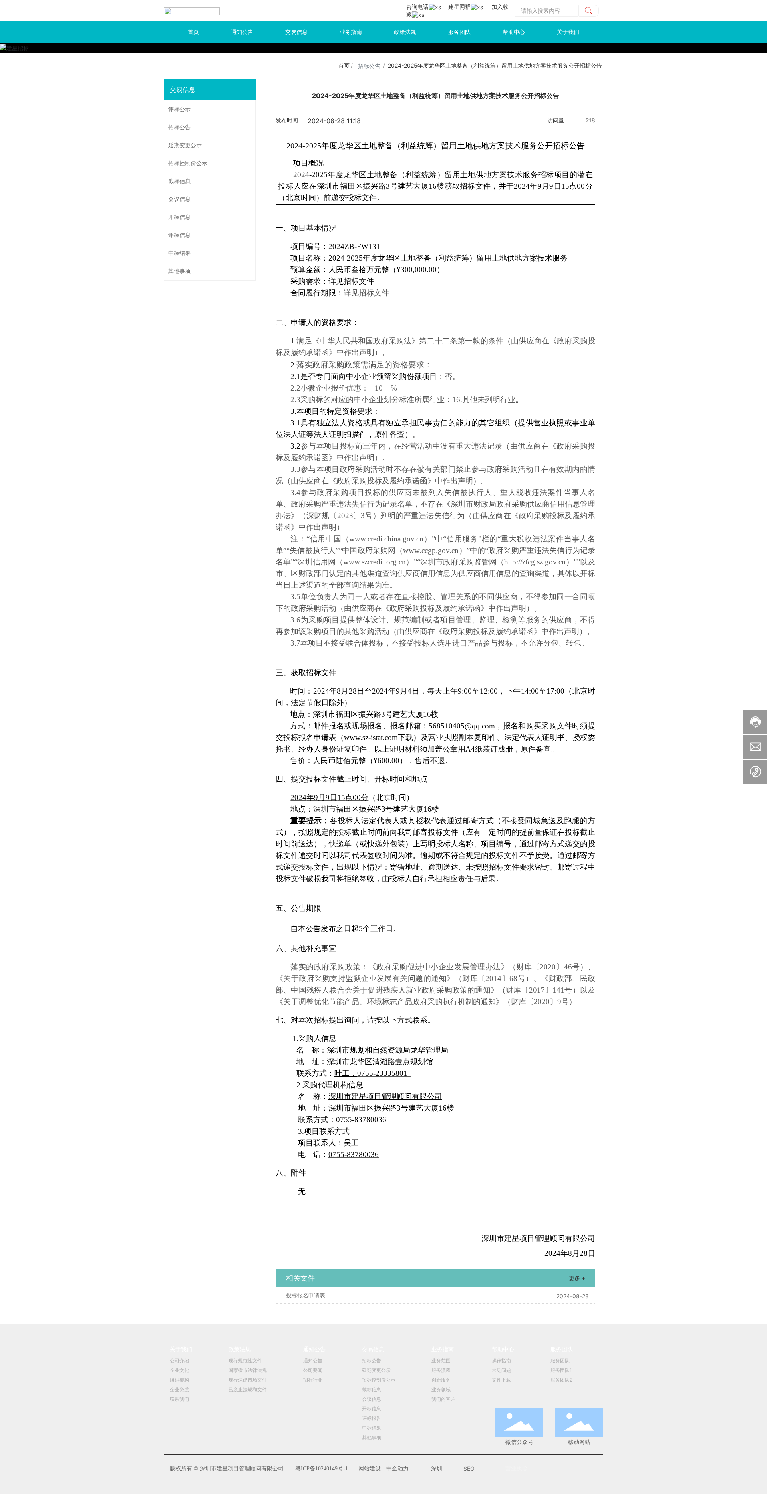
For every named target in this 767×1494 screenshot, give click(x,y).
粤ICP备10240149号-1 (321, 1469)
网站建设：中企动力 (383, 1469)
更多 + (577, 1278)
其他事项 (179, 270)
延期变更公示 (185, 145)
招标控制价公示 (187, 163)
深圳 (436, 1469)
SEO (469, 1468)
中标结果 (179, 252)
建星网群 (459, 6)
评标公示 (179, 109)
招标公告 (369, 65)
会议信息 (179, 198)
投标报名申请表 (305, 1295)
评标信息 (179, 234)
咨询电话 (417, 6)
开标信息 (179, 216)
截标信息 (179, 181)
